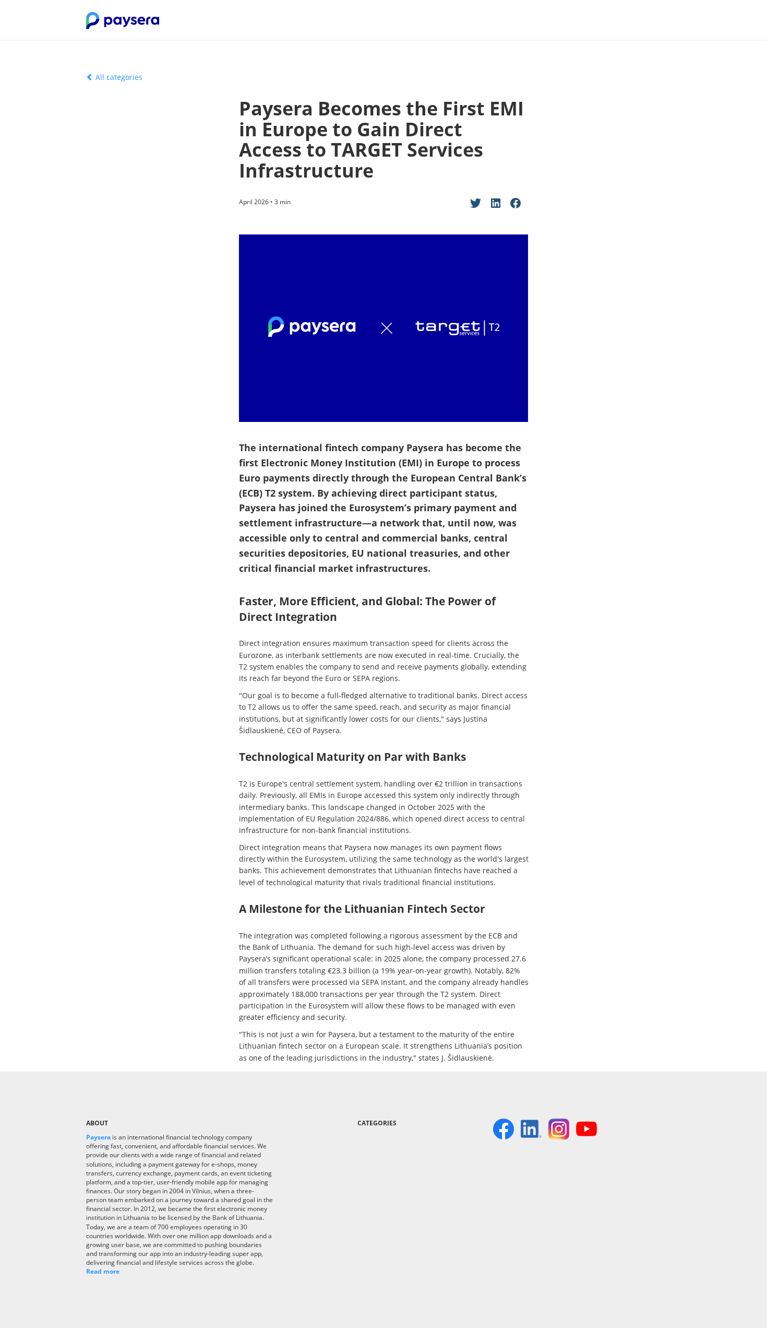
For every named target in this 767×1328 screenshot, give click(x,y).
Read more (102, 1271)
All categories (117, 77)
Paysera (98, 1137)
